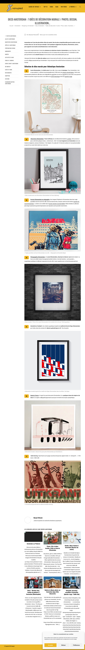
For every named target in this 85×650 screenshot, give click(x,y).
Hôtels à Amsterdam (10, 45)
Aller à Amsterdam (10, 39)
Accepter (50, 645)
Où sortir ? (8, 66)
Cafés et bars (8, 69)
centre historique (55, 76)
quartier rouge (68, 76)
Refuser (63, 645)
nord (53, 74)
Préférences (76, 645)
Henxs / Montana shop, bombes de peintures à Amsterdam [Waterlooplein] (33, 592)
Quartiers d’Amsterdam (11, 42)
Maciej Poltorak (33, 34)
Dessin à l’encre (34, 395)
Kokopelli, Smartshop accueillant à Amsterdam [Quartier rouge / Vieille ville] (71, 592)
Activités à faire (9, 57)
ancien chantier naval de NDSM (57, 203)
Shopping (7, 76)
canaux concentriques (68, 72)
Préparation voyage (10, 48)
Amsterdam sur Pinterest (33, 544)
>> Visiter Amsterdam (10, 36)
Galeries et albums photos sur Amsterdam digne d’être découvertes (52, 592)
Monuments (8, 51)
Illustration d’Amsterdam (37, 138)
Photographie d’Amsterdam (37, 257)
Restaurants (8, 73)
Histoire (7, 79)
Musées (7, 54)
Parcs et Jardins (9, 60)
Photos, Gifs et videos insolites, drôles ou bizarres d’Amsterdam (52, 548)
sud (64, 74)
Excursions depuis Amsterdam (9, 82)
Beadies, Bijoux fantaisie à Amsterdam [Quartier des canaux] (72, 547)
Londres (69, 138)
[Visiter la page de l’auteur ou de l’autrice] (27, 520)
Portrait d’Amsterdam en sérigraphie (40, 199)
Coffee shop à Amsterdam (11, 63)
